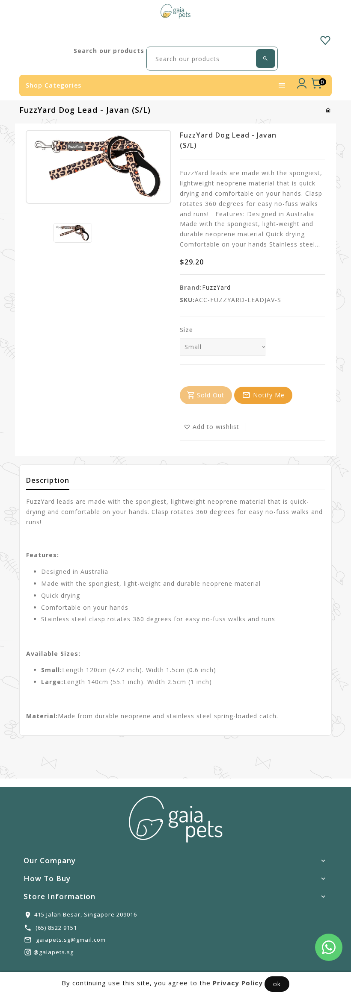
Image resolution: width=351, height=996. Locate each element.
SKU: (187, 300)
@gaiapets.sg (53, 952)
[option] (72, 233)
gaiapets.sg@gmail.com (71, 939)
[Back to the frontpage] (328, 110)
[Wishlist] (325, 39)
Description (47, 480)
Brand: (191, 287)
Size (186, 330)
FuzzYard (216, 287)
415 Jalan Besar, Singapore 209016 (85, 914)
